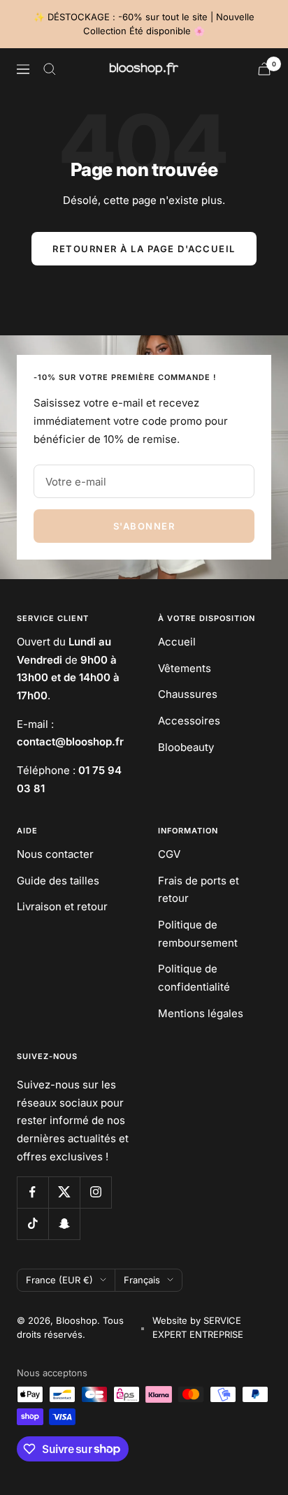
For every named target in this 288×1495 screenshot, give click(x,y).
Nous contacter (55, 854)
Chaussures (187, 694)
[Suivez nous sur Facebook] (32, 1192)
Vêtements (184, 668)
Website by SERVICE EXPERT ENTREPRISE (197, 1327)
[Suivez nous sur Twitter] (64, 1192)
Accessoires (189, 720)
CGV (169, 854)
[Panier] (264, 68)
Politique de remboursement (198, 933)
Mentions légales (200, 1013)
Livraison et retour (62, 906)
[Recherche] (49, 69)
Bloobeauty (186, 747)
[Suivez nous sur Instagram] (95, 1192)
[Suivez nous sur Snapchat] (64, 1223)
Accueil (177, 641)
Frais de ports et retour (198, 889)
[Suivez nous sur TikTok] (32, 1223)
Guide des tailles (58, 880)
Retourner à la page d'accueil (144, 248)
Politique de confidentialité (194, 977)
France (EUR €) (59, 1279)
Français (142, 1279)
